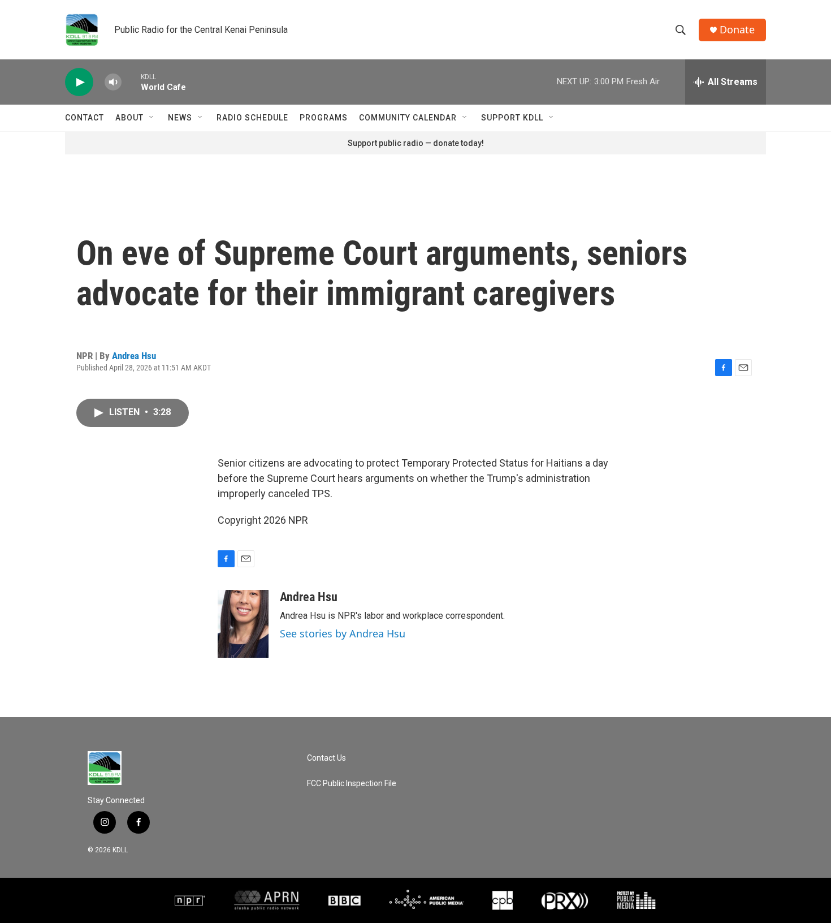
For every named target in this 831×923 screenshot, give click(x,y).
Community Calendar (408, 117)
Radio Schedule (252, 117)
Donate (737, 30)
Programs (324, 117)
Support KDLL (512, 117)
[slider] (131, 82)
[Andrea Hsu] (243, 624)
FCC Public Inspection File (351, 783)
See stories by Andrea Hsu (342, 633)
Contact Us (326, 758)
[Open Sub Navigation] (152, 117)
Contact (84, 117)
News (180, 117)
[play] (79, 82)
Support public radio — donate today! (416, 143)
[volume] (113, 82)
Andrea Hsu (134, 355)
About (129, 117)
